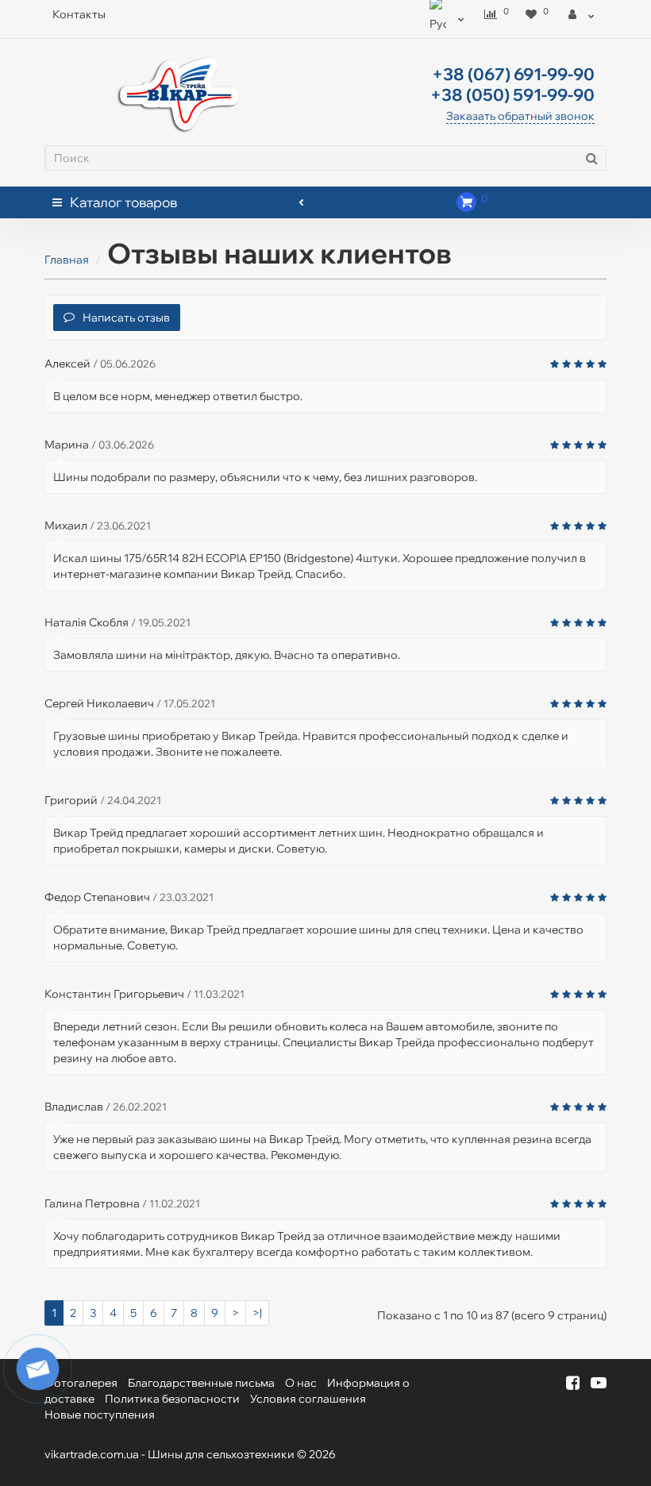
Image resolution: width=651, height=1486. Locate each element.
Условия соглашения (308, 1399)
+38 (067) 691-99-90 (513, 74)
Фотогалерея (80, 1383)
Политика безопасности (172, 1399)
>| (257, 1313)
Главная (66, 259)
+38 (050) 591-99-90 (512, 94)
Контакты (79, 14)
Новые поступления (99, 1414)
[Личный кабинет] (582, 14)
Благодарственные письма (201, 1383)
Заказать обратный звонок (520, 116)
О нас (301, 1383)
